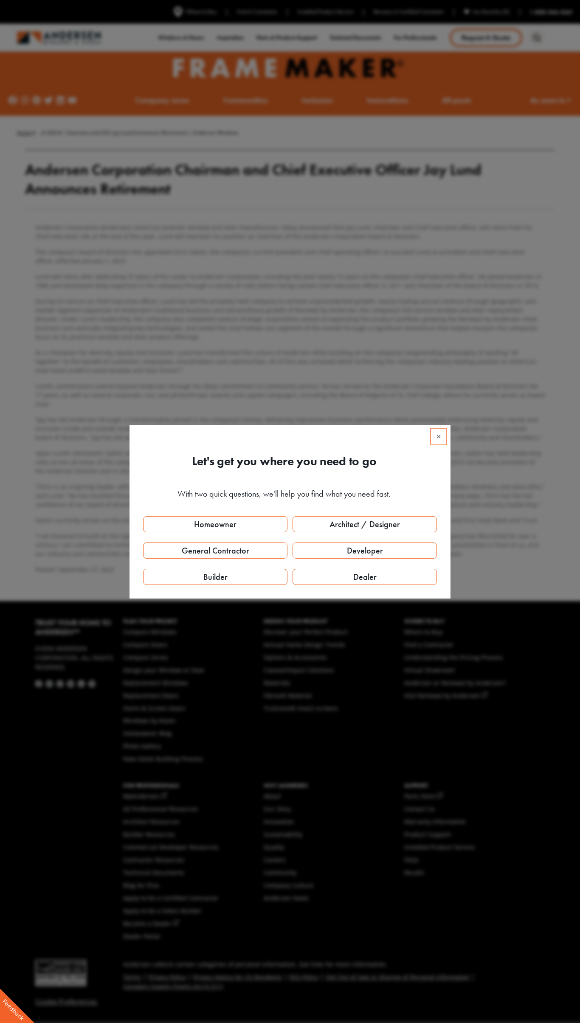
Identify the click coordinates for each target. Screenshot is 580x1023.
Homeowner (215, 524)
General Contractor (215, 550)
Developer (365, 550)
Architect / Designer (364, 524)
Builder (215, 576)
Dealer (365, 576)
